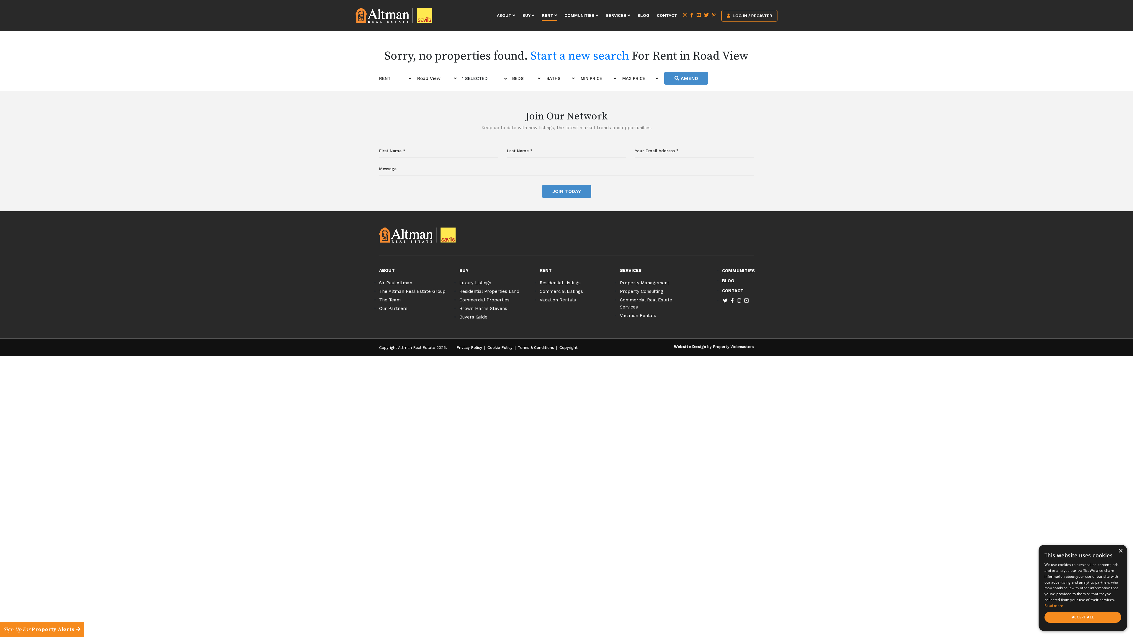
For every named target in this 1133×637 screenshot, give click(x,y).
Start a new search (580, 56)
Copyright (568, 347)
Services (617, 15)
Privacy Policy (469, 347)
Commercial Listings (561, 291)
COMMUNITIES (738, 270)
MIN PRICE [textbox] (591, 78)
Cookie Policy (500, 347)
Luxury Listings (475, 282)
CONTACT (733, 290)
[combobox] (395, 78)
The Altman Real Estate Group (412, 291)
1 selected (475, 78)
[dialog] (1083, 588)
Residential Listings (560, 282)
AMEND (688, 78)
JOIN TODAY (566, 191)
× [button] (1120, 551)
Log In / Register (751, 15)
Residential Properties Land (489, 291)
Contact (667, 15)
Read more (1053, 605)
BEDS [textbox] (518, 78)
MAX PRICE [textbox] (633, 78)
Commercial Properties (484, 300)
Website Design (690, 346)
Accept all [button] (1083, 617)
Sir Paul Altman (395, 282)
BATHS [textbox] (553, 78)
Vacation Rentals (558, 300)
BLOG (728, 280)
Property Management (644, 282)
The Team (390, 300)
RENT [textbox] (385, 78)
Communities (580, 15)
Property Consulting (641, 291)
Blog (643, 15)
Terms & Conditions (536, 347)
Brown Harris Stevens (483, 308)
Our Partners (393, 308)
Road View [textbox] (429, 78)
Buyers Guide (473, 317)
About (505, 15)
